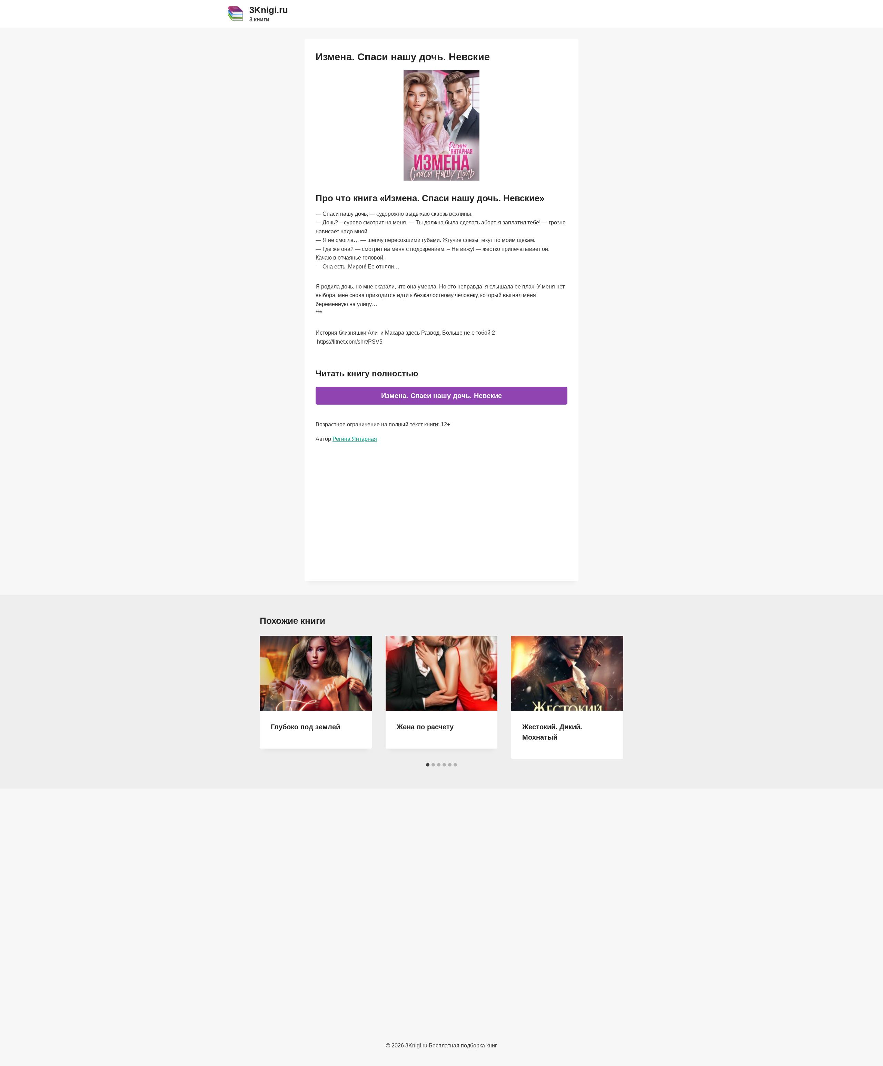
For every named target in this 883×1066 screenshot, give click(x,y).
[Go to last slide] (272, 697)
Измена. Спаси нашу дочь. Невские (441, 395)
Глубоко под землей (305, 727)
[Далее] (611, 697)
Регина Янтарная (355, 439)
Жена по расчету (425, 727)
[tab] (427, 764)
